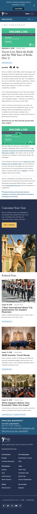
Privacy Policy (30, 500)
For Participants (23, 454)
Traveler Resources (8, 461)
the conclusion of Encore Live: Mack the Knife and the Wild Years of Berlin (18, 151)
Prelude (4, 458)
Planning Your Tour (19, 414)
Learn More (18, 8)
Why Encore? (6, 488)
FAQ (19, 461)
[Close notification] (34, 5)
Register (21, 488)
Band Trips (22, 476)
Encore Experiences (24, 479)
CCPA (22, 500)
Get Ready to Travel (25, 458)
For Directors (6, 454)
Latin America (6, 476)
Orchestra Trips (23, 473)
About (4, 484)
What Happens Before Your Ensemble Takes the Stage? (16, 404)
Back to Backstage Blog (14, 25)
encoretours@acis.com (13, 185)
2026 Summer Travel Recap (16, 355)
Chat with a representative (10, 423)
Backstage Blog (7, 62)
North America (6, 479)
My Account (22, 484)
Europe (4, 469)
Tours (20, 466)
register (24, 170)
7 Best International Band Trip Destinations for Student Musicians (17, 309)
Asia (3, 473)
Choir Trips (22, 469)
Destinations (6, 466)
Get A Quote (9, 225)
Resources (7, 19)
